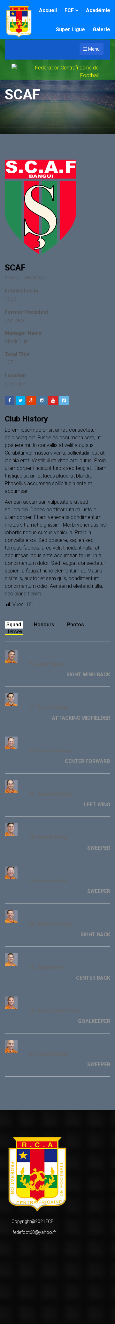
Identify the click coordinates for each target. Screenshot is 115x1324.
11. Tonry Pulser (48, 707)
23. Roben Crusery (51, 924)
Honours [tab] (44, 625)
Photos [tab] (75, 625)
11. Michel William (50, 751)
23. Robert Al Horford (54, 1011)
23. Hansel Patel (48, 881)
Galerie (101, 29)
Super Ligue (70, 29)
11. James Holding (51, 794)
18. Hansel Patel (48, 837)
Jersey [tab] (14, 632)
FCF (69, 10)
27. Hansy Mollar (48, 1054)
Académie (98, 10)
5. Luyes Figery (47, 664)
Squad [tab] (13, 625)
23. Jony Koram (47, 967)
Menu (93, 49)
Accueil (48, 10)
